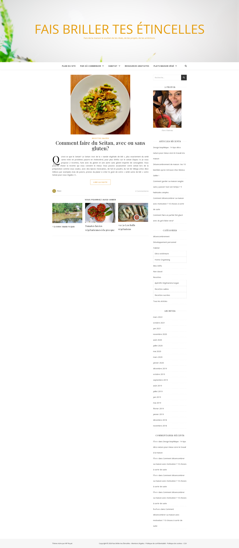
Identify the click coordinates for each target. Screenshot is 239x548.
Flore (59, 191)
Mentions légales (137, 543)
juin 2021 (157, 328)
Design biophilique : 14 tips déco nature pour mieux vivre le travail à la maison (169, 153)
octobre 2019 (159, 374)
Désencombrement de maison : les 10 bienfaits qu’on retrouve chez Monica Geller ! (169, 170)
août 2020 (157, 340)
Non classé (157, 271)
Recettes (157, 277)
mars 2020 (157, 357)
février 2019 (158, 408)
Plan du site (69, 66)
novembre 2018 (160, 425)
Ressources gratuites (137, 66)
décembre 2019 (160, 368)
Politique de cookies (174, 543)
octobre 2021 (159, 322)
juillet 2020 (158, 345)
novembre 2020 (160, 334)
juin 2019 (157, 397)
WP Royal (68, 543)
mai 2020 (157, 351)
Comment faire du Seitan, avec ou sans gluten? (100, 145)
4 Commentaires (142, 191)
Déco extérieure (162, 253)
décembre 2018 (160, 420)
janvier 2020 (158, 362)
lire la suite (100, 182)
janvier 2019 (158, 414)
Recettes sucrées (162, 295)
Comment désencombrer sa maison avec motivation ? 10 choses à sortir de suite (168, 204)
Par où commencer (90, 66)
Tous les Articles (160, 301)
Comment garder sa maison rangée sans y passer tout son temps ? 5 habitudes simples (168, 187)
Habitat (112, 66)
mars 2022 (157, 317)
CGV (185, 543)
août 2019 (157, 385)
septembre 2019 (160, 380)
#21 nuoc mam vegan (63, 226)
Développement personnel (164, 242)
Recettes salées (100, 138)
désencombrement (161, 236)
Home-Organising (162, 259)
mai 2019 (157, 403)
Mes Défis (157, 265)
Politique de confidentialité (156, 543)
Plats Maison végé (164, 66)
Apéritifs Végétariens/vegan (167, 283)
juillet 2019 (158, 391)
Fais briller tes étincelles (119, 29)
